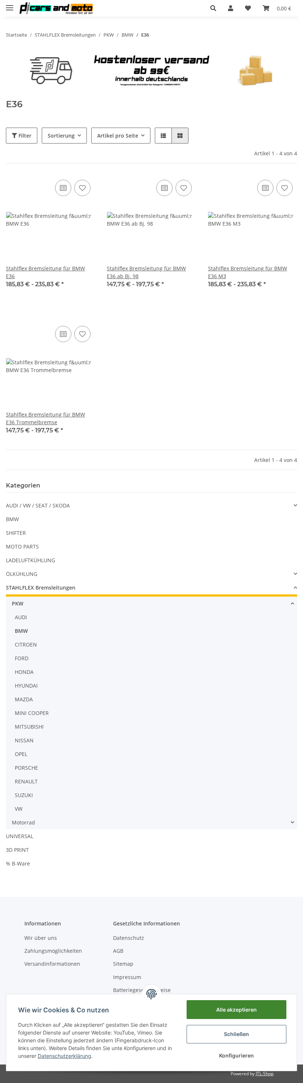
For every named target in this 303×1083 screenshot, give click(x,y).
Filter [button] (24, 135)
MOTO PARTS (22, 546)
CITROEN (26, 644)
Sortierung (61, 135)
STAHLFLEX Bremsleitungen (40, 587)
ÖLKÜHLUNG (21, 573)
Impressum (127, 977)
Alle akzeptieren (236, 1009)
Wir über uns (40, 937)
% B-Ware (18, 863)
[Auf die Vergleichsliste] (63, 188)
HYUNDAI (26, 685)
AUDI (21, 617)
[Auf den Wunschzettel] (82, 188)
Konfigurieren (236, 1055)
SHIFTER (16, 532)
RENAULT (26, 781)
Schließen (236, 1034)
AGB (118, 950)
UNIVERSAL (19, 836)
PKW (17, 603)
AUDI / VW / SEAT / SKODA (38, 505)
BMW (12, 519)
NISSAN (24, 740)
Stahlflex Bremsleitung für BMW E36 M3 (247, 272)
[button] (213, 8)
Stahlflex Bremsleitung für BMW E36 (45, 272)
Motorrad (23, 822)
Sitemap (123, 963)
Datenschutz (128, 937)
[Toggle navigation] (9, 4)
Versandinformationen (52, 963)
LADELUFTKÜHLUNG (30, 560)
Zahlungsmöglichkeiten (53, 950)
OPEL (21, 754)
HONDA (24, 671)
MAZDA (24, 699)
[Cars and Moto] (56, 8)
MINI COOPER (32, 712)
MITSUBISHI (29, 726)
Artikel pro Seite (117, 135)
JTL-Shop (264, 1073)
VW (19, 808)
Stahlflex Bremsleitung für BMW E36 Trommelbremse (45, 418)
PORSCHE (26, 767)
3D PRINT (17, 849)
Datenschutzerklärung (64, 1056)
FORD (21, 658)
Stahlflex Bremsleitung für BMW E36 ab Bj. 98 (146, 272)
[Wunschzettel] (248, 8)
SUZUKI (24, 795)
